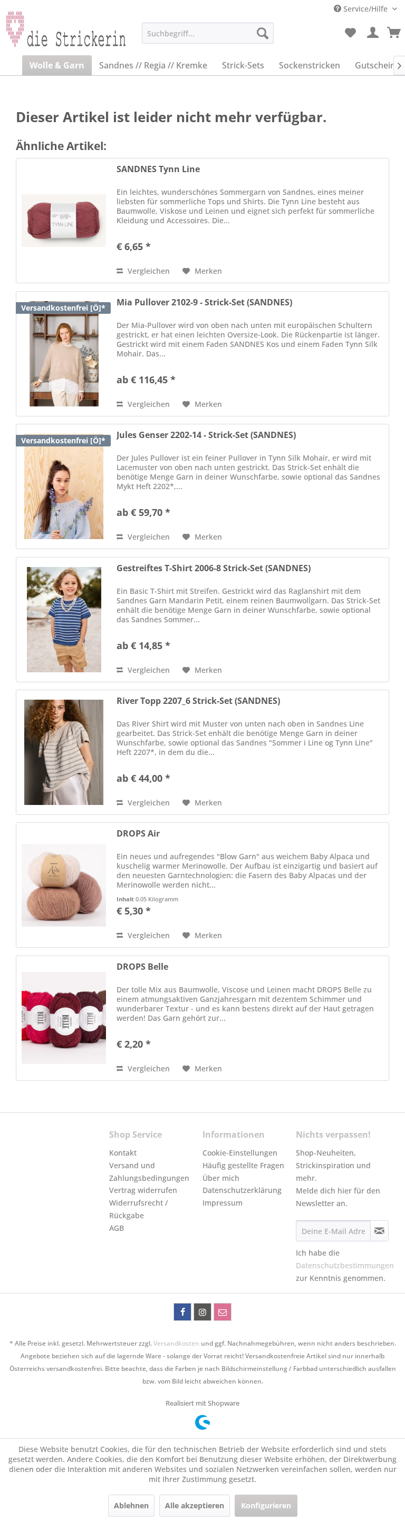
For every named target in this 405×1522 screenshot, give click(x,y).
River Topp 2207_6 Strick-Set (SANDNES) (198, 701)
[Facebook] (182, 1312)
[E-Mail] (222, 1312)
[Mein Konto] (373, 33)
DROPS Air (138, 833)
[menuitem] (208, 33)
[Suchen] (263, 33)
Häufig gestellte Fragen (243, 1165)
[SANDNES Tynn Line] (64, 220)
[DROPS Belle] (64, 1018)
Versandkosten (176, 1343)
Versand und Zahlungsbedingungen (149, 1171)
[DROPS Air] (64, 885)
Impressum (222, 1203)
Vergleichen (148, 271)
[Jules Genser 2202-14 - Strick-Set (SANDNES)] (64, 486)
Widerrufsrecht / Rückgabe (138, 1209)
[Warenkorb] (394, 33)
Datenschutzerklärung (242, 1190)
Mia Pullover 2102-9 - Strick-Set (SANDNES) (204, 302)
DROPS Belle (142, 966)
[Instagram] (202, 1312)
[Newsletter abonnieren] (379, 1230)
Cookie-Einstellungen (239, 1153)
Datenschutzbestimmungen (345, 1265)
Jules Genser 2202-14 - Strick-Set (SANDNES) (206, 435)
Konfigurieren (266, 1505)
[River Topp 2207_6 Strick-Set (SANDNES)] (64, 752)
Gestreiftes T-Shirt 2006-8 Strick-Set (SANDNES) (214, 568)
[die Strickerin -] (61, 36)
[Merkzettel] (350, 33)
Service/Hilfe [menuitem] (365, 9)
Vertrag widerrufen (143, 1190)
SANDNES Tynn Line (158, 169)
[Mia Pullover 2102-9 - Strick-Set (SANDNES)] (64, 354)
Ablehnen (131, 1505)
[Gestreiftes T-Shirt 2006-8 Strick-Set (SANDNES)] (64, 620)
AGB (116, 1228)
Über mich (220, 1178)
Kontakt (123, 1153)
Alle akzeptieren (194, 1505)
